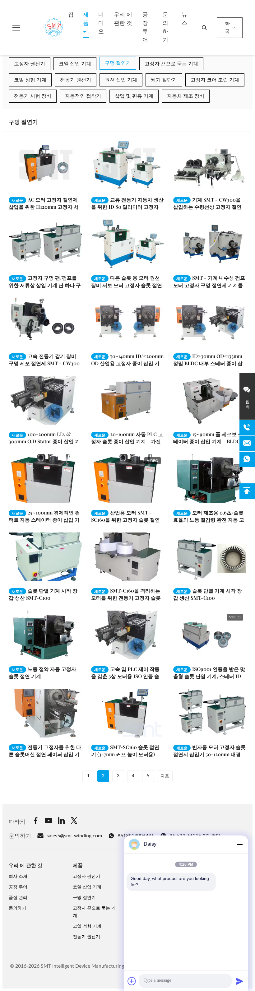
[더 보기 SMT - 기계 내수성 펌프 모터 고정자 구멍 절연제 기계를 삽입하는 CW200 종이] (209, 244)
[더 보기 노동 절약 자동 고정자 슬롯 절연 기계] (45, 635)
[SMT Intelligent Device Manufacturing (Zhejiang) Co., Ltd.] (44, 27)
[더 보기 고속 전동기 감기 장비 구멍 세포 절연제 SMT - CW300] (45, 322)
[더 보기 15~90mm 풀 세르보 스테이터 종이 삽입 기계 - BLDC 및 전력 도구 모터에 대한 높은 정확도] (209, 400)
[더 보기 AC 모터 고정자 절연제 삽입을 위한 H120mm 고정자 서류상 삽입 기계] (45, 165)
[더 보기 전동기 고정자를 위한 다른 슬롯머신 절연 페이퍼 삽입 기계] (45, 713)
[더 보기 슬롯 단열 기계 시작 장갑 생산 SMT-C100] (45, 557)
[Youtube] (48, 822)
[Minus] (239, 844)
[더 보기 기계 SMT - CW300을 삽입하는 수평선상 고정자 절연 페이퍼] (209, 165)
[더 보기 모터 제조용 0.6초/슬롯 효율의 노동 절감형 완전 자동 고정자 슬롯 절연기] (209, 478)
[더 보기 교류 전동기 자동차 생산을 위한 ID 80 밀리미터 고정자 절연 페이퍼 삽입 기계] (127, 165)
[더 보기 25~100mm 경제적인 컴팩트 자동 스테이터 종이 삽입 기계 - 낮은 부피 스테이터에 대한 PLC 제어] (45, 478)
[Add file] (132, 981)
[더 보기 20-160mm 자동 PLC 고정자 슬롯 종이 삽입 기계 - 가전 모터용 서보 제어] (127, 400)
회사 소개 (18, 876)
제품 (86, 19)
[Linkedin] (61, 822)
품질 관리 (18, 898)
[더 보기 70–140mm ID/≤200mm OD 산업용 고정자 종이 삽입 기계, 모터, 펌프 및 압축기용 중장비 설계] (127, 322)
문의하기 (165, 27)
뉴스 (184, 19)
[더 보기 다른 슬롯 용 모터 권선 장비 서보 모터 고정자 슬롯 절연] (127, 244)
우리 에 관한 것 (123, 19)
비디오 (101, 23)
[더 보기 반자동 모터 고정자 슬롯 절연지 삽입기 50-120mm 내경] (209, 713)
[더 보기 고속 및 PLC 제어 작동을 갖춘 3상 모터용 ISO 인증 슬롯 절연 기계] (127, 635)
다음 (164, 776)
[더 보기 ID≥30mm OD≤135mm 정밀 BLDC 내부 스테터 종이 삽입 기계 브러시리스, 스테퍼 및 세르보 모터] (209, 322)
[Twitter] (74, 822)
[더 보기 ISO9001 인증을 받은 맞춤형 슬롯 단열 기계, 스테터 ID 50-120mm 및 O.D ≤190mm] (209, 635)
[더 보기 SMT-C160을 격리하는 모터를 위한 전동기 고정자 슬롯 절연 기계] (127, 557)
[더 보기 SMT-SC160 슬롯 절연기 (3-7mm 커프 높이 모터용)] (127, 713)
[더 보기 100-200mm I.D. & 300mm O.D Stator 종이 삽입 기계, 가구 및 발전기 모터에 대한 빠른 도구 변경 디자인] (45, 400)
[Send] (239, 981)
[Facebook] (36, 822)
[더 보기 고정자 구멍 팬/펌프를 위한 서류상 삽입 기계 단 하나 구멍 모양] (45, 244)
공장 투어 (145, 27)
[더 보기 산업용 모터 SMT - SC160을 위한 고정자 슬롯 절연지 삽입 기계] (127, 478)
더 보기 (64, 185)
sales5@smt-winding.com (74, 835)
